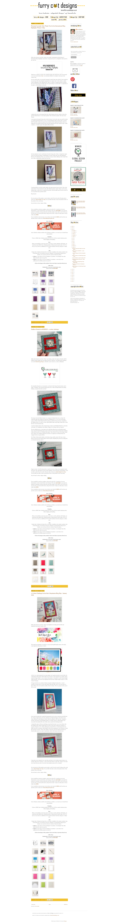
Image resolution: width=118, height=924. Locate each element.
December (73, 230)
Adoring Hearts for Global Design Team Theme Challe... (78, 262)
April (73, 242)
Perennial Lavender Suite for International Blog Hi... (78, 264)
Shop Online (76, 115)
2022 (72, 270)
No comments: (44, 586)
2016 (72, 279)
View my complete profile (74, 41)
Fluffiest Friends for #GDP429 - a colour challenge (45, 329)
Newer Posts (33, 904)
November (74, 232)
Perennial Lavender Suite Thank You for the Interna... (78, 249)
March (73, 244)
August (73, 236)
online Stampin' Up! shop (40, 199)
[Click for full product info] (35, 273)
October (73, 233)
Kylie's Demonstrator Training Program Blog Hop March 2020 (81, 213)
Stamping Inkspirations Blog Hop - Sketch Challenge (78, 260)
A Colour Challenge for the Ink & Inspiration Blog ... (78, 253)
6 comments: (44, 899)
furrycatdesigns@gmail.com (48, 218)
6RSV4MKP (58, 210)
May (73, 241)
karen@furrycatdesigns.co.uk (54, 915)
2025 (72, 227)
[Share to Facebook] (51, 322)
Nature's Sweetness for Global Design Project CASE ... (79, 256)
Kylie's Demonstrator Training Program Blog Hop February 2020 (80, 202)
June (73, 239)
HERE (37, 214)
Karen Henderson (80, 29)
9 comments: (44, 322)
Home (50, 904)
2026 (72, 226)
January (73, 247)
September (74, 235)
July (73, 238)
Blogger (65, 921)
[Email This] (47, 322)
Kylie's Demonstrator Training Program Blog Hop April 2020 (80, 207)
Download (71, 115)
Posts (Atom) (37, 906)
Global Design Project (39, 361)
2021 (72, 272)
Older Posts (65, 904)
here (42, 75)
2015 (72, 281)
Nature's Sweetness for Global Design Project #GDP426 (79, 266)
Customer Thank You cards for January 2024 (78, 257)
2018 (72, 276)
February (73, 245)
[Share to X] (49, 322)
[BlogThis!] (48, 322)
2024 (72, 229)
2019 (72, 275)
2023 (72, 269)
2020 (72, 273)
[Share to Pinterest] (52, 322)
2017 (72, 278)
